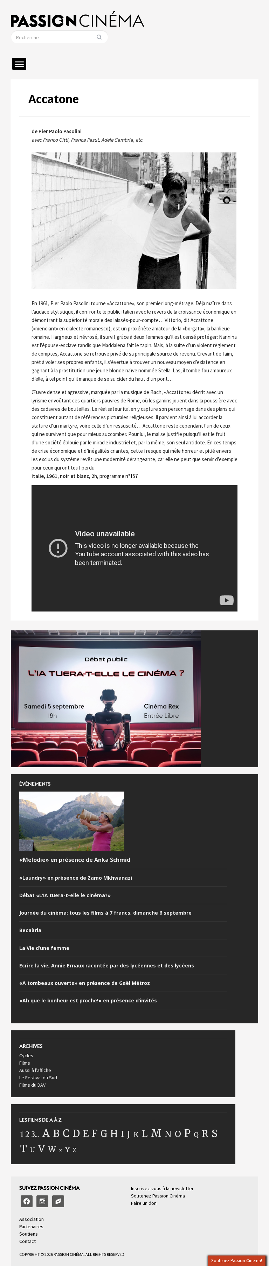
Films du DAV (32, 1085)
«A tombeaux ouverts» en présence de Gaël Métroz (84, 983)
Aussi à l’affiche (35, 1070)
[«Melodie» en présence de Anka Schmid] (71, 823)
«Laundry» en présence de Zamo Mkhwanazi (75, 878)
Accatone (53, 98)
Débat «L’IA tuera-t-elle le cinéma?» (65, 895)
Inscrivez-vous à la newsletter (162, 1188)
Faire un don (144, 1203)
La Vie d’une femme (44, 948)
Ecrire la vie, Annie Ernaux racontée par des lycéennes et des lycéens (106, 966)
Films (24, 1063)
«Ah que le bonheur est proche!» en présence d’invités (88, 1000)
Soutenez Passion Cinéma (158, 1196)
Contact (27, 1241)
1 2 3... (29, 1134)
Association (31, 1219)
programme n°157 (118, 476)
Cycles (26, 1055)
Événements (34, 786)
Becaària (30, 930)
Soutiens (28, 1234)
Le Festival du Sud (38, 1077)
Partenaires (31, 1226)
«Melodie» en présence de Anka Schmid (74, 860)
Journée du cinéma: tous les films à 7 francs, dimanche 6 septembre (105, 913)
